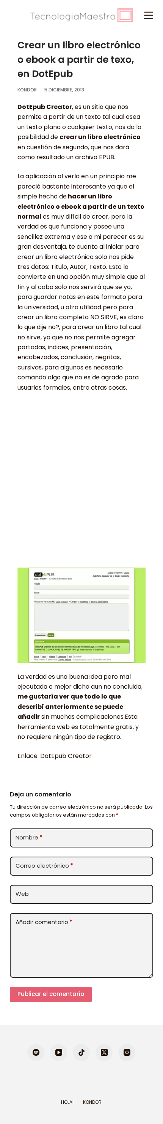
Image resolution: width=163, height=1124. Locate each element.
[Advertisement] (81, 484)
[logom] (81, 15)
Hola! (67, 1102)
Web (22, 894)
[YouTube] (58, 1052)
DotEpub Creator (66, 755)
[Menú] (148, 15)
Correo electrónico (44, 866)
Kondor (92, 1102)
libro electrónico (69, 257)
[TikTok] (81, 1052)
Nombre (29, 837)
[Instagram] (126, 1052)
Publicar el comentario (50, 994)
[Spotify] (35, 1052)
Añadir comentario (44, 922)
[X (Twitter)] (104, 1052)
